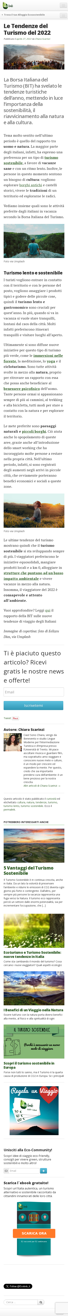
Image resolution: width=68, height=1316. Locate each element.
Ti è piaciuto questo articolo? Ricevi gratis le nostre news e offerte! (34, 666)
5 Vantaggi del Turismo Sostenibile (28, 870)
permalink (9, 809)
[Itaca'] (34, 1229)
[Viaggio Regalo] (34, 1110)
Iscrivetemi (33, 705)
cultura (21, 802)
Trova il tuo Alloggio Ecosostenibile (24, 14)
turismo (52, 802)
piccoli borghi (34, 431)
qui (47, 610)
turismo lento (11, 806)
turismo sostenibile (32, 806)
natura (30, 802)
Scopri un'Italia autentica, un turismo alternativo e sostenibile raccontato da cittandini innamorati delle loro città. (30, 1192)
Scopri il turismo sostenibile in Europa (29, 1065)
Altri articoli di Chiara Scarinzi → (42, 785)
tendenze (41, 802)
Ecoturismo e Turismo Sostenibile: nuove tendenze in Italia (32, 954)
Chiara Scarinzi (42, 38)
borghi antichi (30, 185)
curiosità (51, 798)
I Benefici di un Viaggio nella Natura (33, 1010)
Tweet (7, 718)
